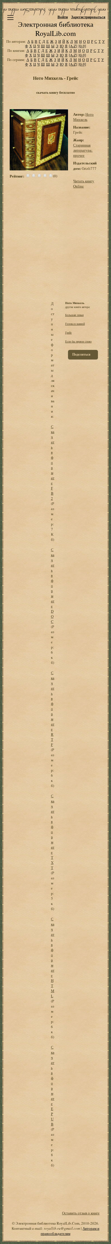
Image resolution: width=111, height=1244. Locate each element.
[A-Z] (73, 45)
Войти (62, 16)
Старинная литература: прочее (82, 150)
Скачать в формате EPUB (52, 1086)
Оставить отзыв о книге (81, 1213)
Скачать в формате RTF (52, 708)
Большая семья (74, 315)
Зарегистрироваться (88, 16)
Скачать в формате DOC (52, 585)
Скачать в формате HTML (52, 957)
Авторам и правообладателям (70, 1231)
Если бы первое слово (78, 341)
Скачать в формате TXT (52, 831)
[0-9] (82, 45)
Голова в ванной (75, 324)
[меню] (10, 17)
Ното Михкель (83, 117)
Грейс (68, 333)
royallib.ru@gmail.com (62, 1228)
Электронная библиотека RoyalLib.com (55, 28)
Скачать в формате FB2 (52, 462)
